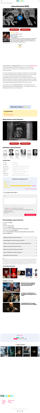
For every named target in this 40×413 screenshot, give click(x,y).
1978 (14, 35)
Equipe (3, 403)
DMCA (9, 401)
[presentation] (36, 152)
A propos (3, 400)
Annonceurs (4, 401)
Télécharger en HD (25, 29)
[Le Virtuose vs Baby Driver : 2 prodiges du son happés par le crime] (11, 297)
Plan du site (10, 402)
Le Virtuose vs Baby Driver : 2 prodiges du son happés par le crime (29, 294)
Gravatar (10, 208)
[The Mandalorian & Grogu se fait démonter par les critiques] (11, 307)
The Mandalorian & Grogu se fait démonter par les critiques (29, 304)
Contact (3, 402)
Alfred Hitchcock (33, 65)
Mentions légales (11, 400)
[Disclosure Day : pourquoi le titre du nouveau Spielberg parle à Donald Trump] (11, 287)
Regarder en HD (14, 29)
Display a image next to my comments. (14, 208)
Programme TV (20, 335)
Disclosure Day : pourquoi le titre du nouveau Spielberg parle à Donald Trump (28, 284)
